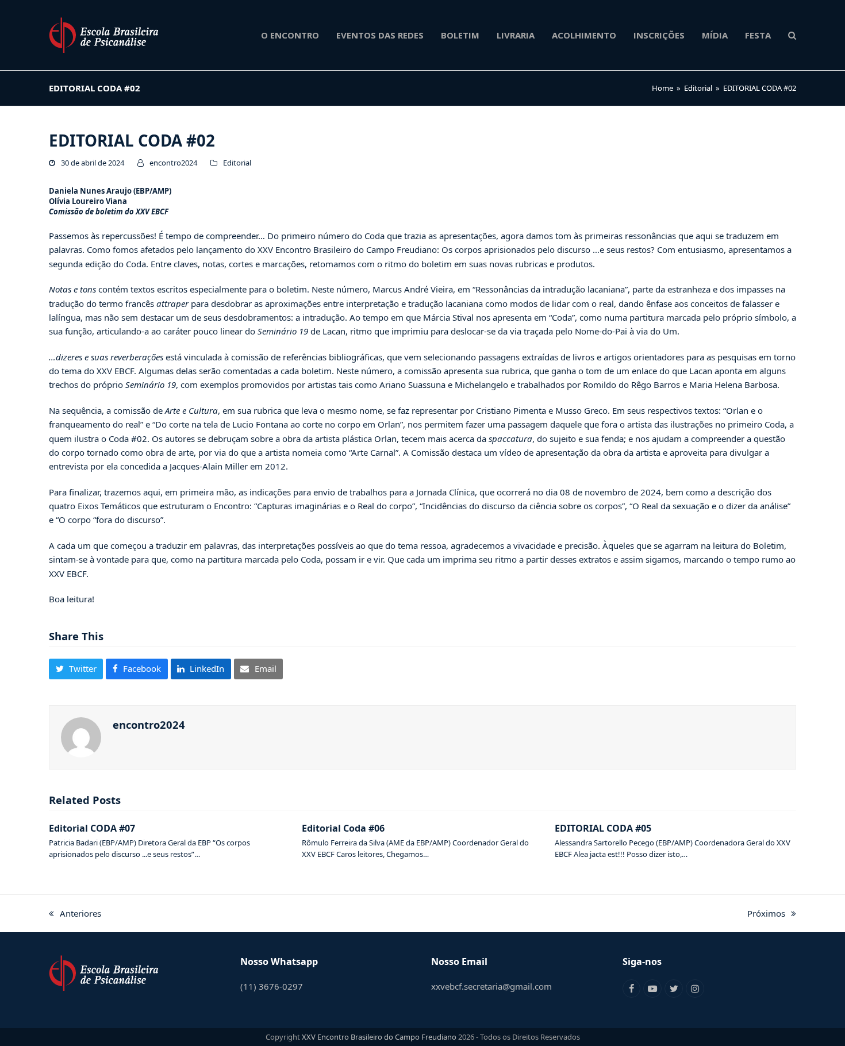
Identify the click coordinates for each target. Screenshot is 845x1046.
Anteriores (75, 913)
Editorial (237, 162)
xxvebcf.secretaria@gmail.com (491, 986)
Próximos (766, 913)
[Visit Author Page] (81, 736)
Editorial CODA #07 (92, 828)
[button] (792, 35)
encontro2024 (173, 162)
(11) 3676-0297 (271, 986)
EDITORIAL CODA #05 (603, 828)
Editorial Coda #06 (343, 828)
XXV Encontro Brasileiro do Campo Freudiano (379, 1037)
